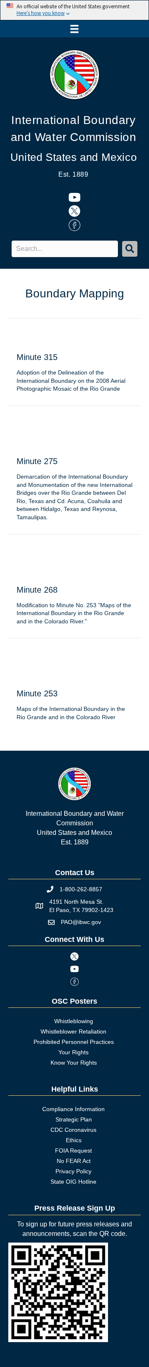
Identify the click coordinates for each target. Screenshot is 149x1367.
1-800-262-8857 (81, 889)
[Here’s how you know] (74, 10)
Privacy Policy (73, 1171)
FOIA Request (73, 1150)
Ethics (74, 1140)
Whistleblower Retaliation (73, 1031)
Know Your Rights (73, 1062)
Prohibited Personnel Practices (74, 1042)
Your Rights (73, 1052)
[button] (129, 248)
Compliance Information (73, 1109)
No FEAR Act (74, 1161)
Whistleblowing (73, 1021)
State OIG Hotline (73, 1181)
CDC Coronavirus (73, 1129)
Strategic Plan (73, 1119)
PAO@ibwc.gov (81, 922)
